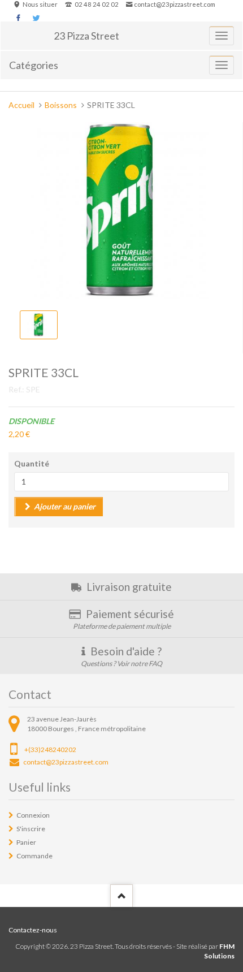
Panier (26, 842)
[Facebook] (18, 18)
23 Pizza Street (86, 35)
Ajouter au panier (65, 506)
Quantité (31, 463)
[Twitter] (36, 18)
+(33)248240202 (50, 749)
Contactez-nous (32, 930)
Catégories (33, 65)
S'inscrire (30, 828)
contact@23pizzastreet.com (174, 4)
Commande (34, 856)
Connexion (33, 815)
